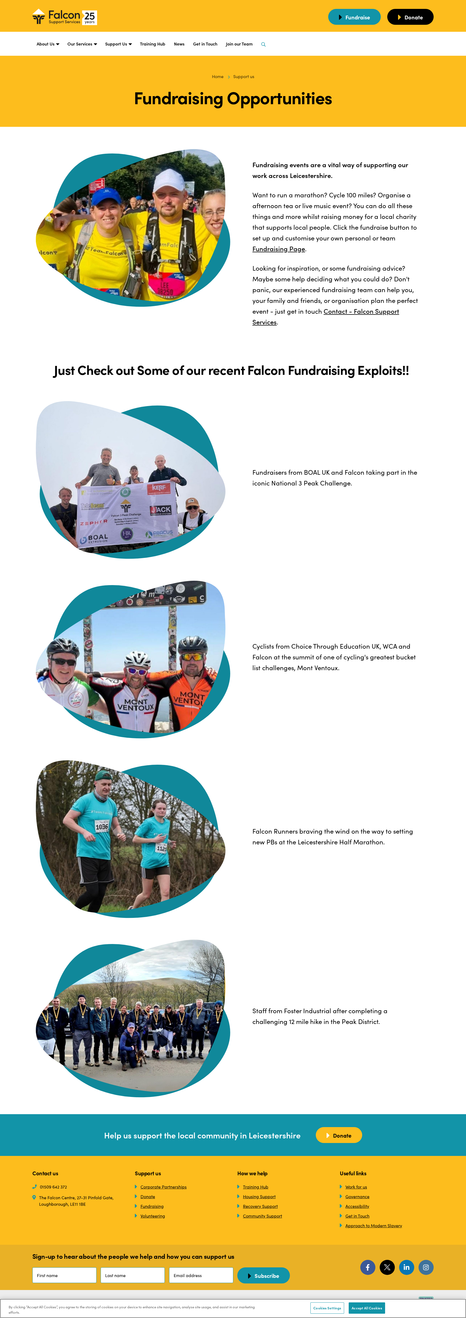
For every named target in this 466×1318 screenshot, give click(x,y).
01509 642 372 (53, 1187)
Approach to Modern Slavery (373, 1225)
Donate (148, 1196)
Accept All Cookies (367, 1307)
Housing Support (259, 1196)
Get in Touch (205, 44)
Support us (243, 76)
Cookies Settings (327, 1307)
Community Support (262, 1216)
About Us (45, 44)
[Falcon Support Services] (70, 17)
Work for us (356, 1187)
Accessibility (357, 1206)
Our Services (79, 44)
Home (218, 76)
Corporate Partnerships (164, 1187)
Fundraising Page (278, 248)
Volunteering (153, 1216)
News (179, 44)
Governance (357, 1196)
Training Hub (152, 44)
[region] (233, 1308)
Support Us (116, 44)
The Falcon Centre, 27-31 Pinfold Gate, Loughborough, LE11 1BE (76, 1200)
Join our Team (239, 44)
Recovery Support (260, 1206)
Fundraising (152, 1206)
